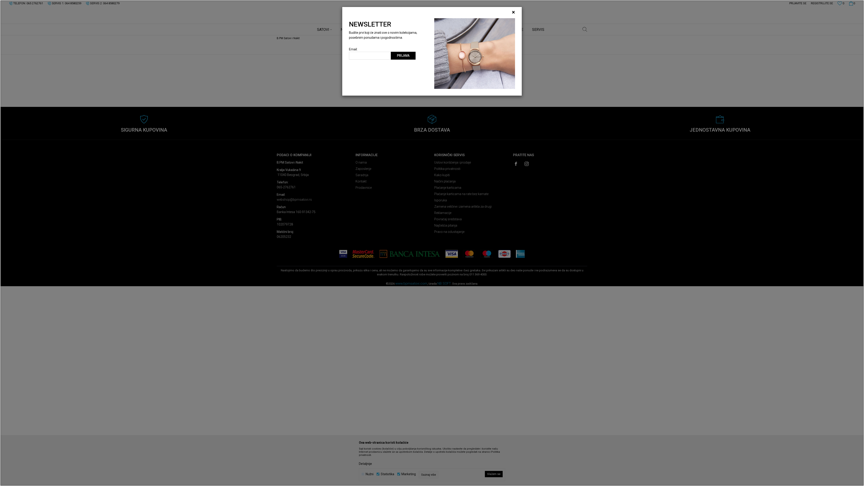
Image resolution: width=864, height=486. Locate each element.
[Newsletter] (474, 53)
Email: (353, 49)
